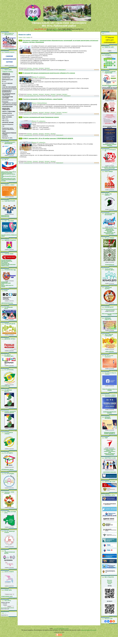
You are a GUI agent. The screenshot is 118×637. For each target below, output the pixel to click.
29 (104, 67)
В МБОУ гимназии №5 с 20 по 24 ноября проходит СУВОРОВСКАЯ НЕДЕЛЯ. (48, 138)
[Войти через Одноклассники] (113, 621)
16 (106, 63)
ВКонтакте (109, 580)
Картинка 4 (47, 68)
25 (109, 65)
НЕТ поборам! (4, 262)
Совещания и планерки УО (29, 69)
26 (111, 65)
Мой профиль (53, 30)
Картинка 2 (35, 68)
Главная (20, 37)
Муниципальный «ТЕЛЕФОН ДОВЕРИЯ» (109, 145)
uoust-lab (49, 69)
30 (106, 67)
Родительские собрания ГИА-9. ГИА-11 (32, 95)
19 (111, 63)
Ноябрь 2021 (110, 57)
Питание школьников (6, 260)
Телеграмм (109, 582)
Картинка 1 (29, 68)
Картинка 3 (41, 68)
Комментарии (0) (62, 69)
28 (114, 65)
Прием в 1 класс (5, 265)
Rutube (109, 583)
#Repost (34, 103)
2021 (24, 37)
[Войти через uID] (105, 621)
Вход (70, 30)
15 (104, 63)
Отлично (5, 603)
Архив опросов (10, 607)
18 (109, 63)
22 (104, 65)
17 (107, 63)
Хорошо (5, 605)
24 (107, 65)
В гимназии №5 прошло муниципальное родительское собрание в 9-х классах (49, 73)
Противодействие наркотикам (8, 264)
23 (106, 65)
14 (114, 62)
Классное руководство (6, 261)
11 (109, 62)
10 (107, 62)
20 (113, 63)
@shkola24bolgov (42, 103)
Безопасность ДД (27, 113)
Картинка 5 (53, 94)
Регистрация (61, 30)
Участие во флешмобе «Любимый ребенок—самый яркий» (43, 99)
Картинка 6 (58, 94)
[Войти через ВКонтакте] (108, 621)
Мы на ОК (109, 581)
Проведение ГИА (5, 263)
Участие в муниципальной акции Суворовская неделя (41, 117)
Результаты (4, 607)
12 (111, 62)
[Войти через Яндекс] (111, 621)
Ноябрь (28, 37)
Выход (66, 30)
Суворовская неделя (28, 135)
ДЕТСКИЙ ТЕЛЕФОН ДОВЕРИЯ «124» (109, 86)
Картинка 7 (64, 94)
